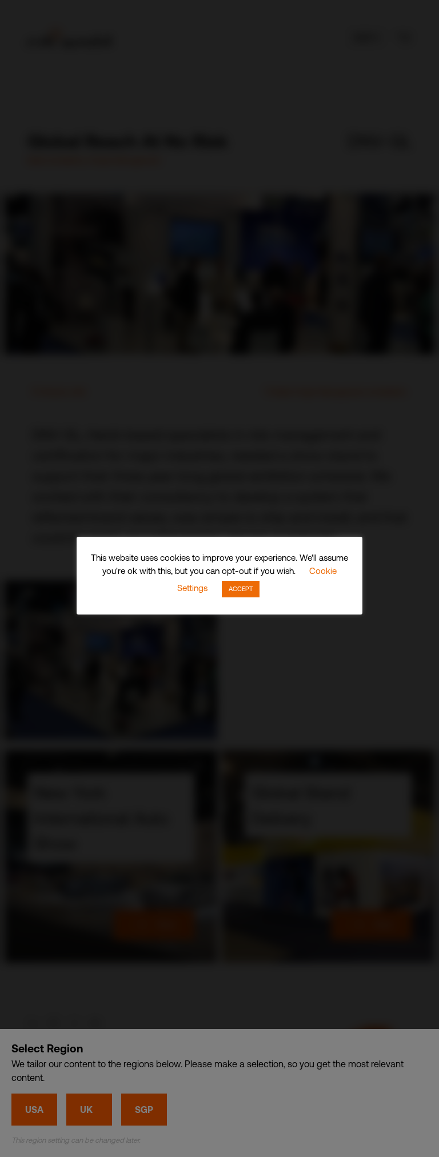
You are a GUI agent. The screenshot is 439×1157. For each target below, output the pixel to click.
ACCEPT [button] (241, 588)
